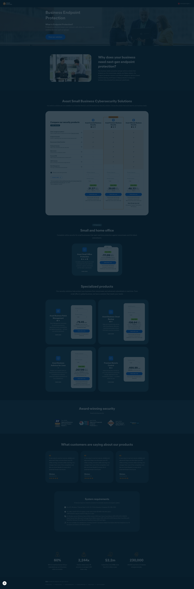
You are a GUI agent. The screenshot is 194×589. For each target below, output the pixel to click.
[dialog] (97, 294)
